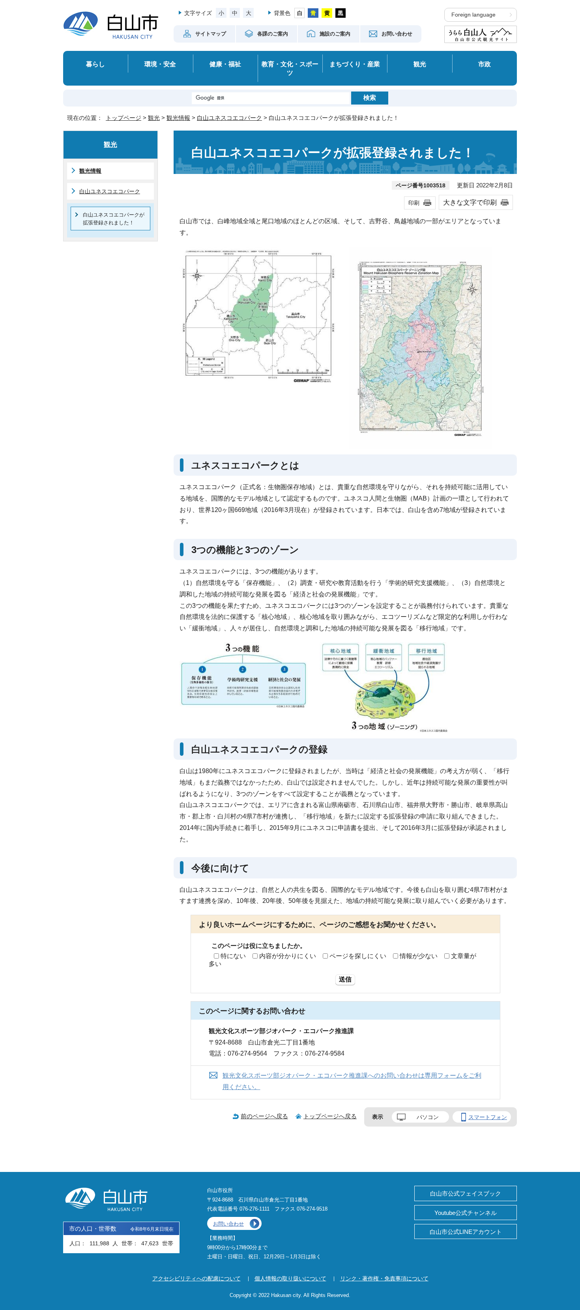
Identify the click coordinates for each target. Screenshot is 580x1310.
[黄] (327, 13)
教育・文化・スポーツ (290, 68)
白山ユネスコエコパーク (229, 117)
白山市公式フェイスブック (465, 1193)
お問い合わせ (228, 1224)
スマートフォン (487, 1117)
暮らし (95, 63)
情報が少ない (419, 956)
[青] (313, 13)
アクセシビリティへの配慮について (196, 1278)
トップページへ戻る (330, 1116)
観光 (419, 63)
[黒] (340, 13)
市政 (484, 63)
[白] (299, 13)
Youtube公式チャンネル (465, 1212)
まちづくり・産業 (354, 63)
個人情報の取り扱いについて (290, 1278)
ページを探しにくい (357, 956)
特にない (233, 956)
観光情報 (178, 117)
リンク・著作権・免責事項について (384, 1278)
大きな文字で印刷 (470, 202)
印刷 (413, 203)
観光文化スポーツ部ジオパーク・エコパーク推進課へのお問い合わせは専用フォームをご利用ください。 (352, 1081)
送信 (345, 979)
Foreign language (473, 15)
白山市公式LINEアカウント (466, 1231)
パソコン (428, 1117)
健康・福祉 (225, 63)
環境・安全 (160, 63)
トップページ (123, 117)
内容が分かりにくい (287, 956)
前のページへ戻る (264, 1116)
